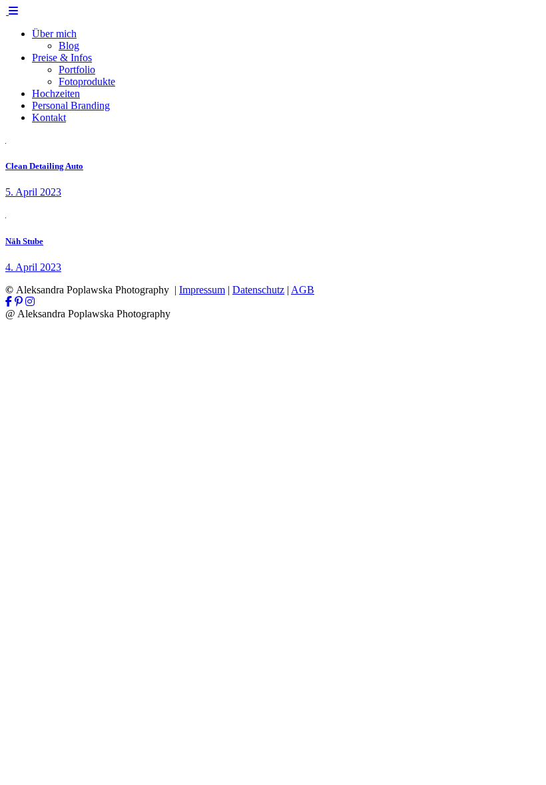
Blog (69, 45)
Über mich (54, 33)
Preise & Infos (62, 57)
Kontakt (49, 117)
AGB (302, 289)
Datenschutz (258, 289)
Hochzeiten (56, 93)
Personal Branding (71, 105)
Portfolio (77, 69)
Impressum (202, 289)
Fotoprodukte (87, 81)
